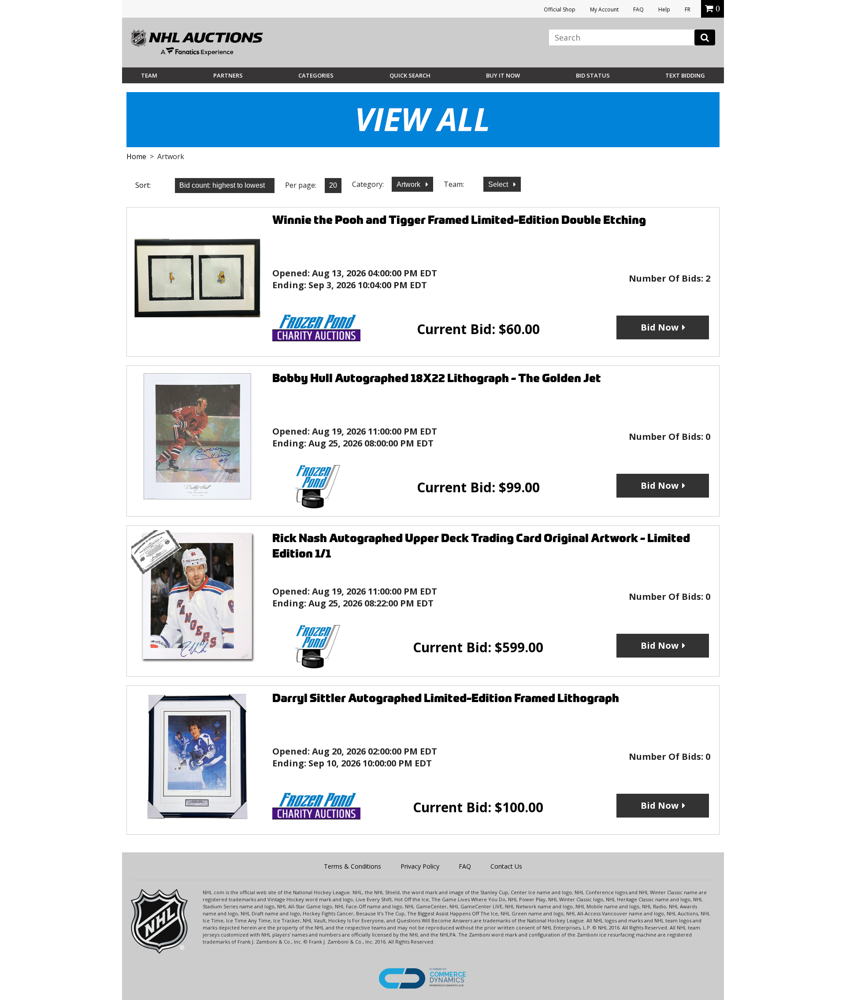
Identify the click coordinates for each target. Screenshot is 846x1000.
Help (664, 9)
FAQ (638, 9)
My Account (604, 9)
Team (149, 75)
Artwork (409, 184)
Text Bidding (685, 75)
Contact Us (506, 866)
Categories (316, 75)
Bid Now (660, 327)
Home (136, 156)
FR (687, 9)
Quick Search (410, 75)
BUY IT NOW (503, 75)
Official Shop (559, 9)
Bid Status (593, 75)
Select (499, 184)
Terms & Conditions (352, 866)
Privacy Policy (420, 866)
